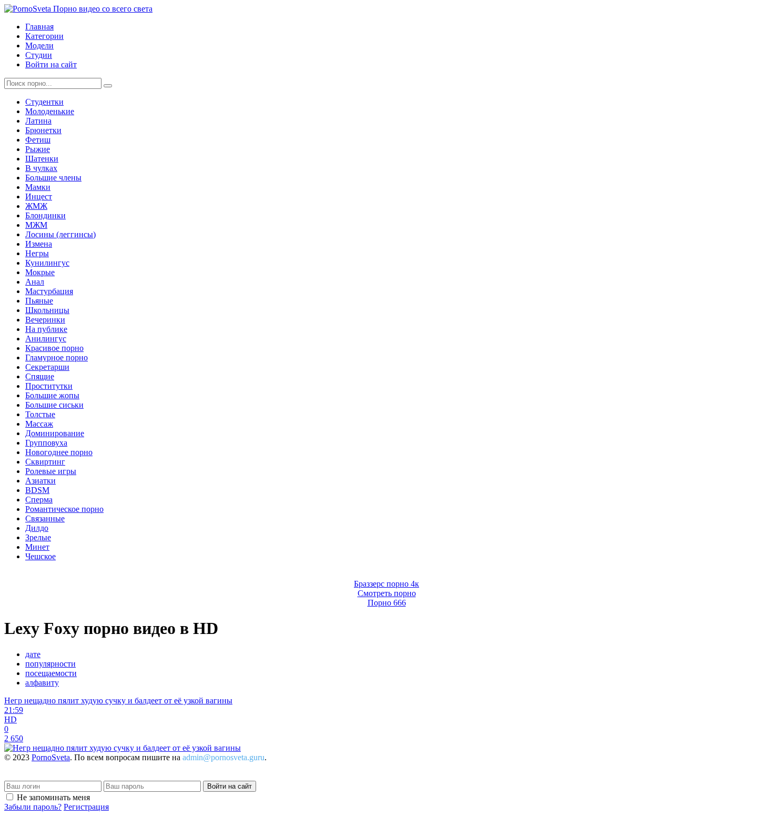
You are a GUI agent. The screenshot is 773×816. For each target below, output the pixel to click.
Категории (44, 36)
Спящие (39, 376)
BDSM (37, 490)
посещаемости (51, 673)
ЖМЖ (36, 206)
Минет (37, 546)
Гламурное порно (56, 357)
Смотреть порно (387, 593)
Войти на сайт (51, 64)
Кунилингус (47, 262)
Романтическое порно (64, 509)
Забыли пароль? (33, 806)
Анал (34, 281)
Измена (38, 243)
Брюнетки (43, 130)
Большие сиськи (54, 404)
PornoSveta (51, 757)
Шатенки (41, 158)
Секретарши (47, 366)
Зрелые (38, 537)
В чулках (41, 168)
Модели (39, 45)
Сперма (39, 499)
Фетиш (37, 139)
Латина (38, 120)
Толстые (40, 414)
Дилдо (36, 527)
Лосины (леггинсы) (60, 234)
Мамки (37, 187)
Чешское (40, 556)
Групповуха (46, 442)
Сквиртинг (45, 461)
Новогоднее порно (59, 452)
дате (32, 654)
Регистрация (86, 806)
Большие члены (53, 177)
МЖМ (36, 224)
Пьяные (39, 300)
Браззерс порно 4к (386, 583)
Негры (37, 253)
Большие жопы (52, 395)
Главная (39, 26)
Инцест (38, 196)
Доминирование (54, 433)
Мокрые (40, 272)
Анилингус (45, 338)
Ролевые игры (50, 471)
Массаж (39, 423)
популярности (50, 663)
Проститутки (49, 385)
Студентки (44, 101)
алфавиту (42, 682)
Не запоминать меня (53, 797)
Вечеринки (45, 319)
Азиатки (40, 480)
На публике (46, 329)
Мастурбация (49, 291)
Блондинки (45, 215)
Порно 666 (387, 602)
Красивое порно (54, 348)
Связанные (45, 518)
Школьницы (47, 310)
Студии (38, 55)
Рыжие (37, 149)
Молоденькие (49, 111)
